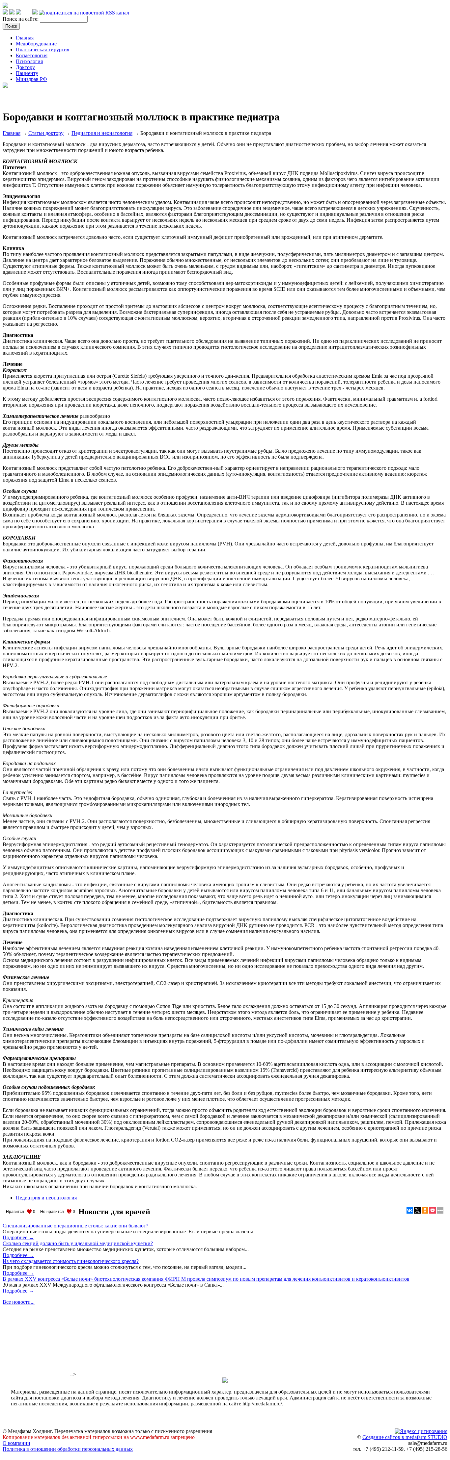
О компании (16, 1443)
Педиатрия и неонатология (101, 133)
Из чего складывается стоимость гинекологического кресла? (71, 1261)
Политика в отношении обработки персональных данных (68, 1449)
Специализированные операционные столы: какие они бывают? (75, 1225)
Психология (29, 61)
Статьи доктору (46, 133)
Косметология (31, 55)
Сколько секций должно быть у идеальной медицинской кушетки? (78, 1243)
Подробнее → (18, 1237)
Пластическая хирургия (42, 49)
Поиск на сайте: (21, 19)
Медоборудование (36, 43)
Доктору (25, 67)
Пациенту (27, 73)
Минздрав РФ (31, 79)
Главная (25, 37)
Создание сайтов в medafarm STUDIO (404, 1437)
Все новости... (19, 1302)
